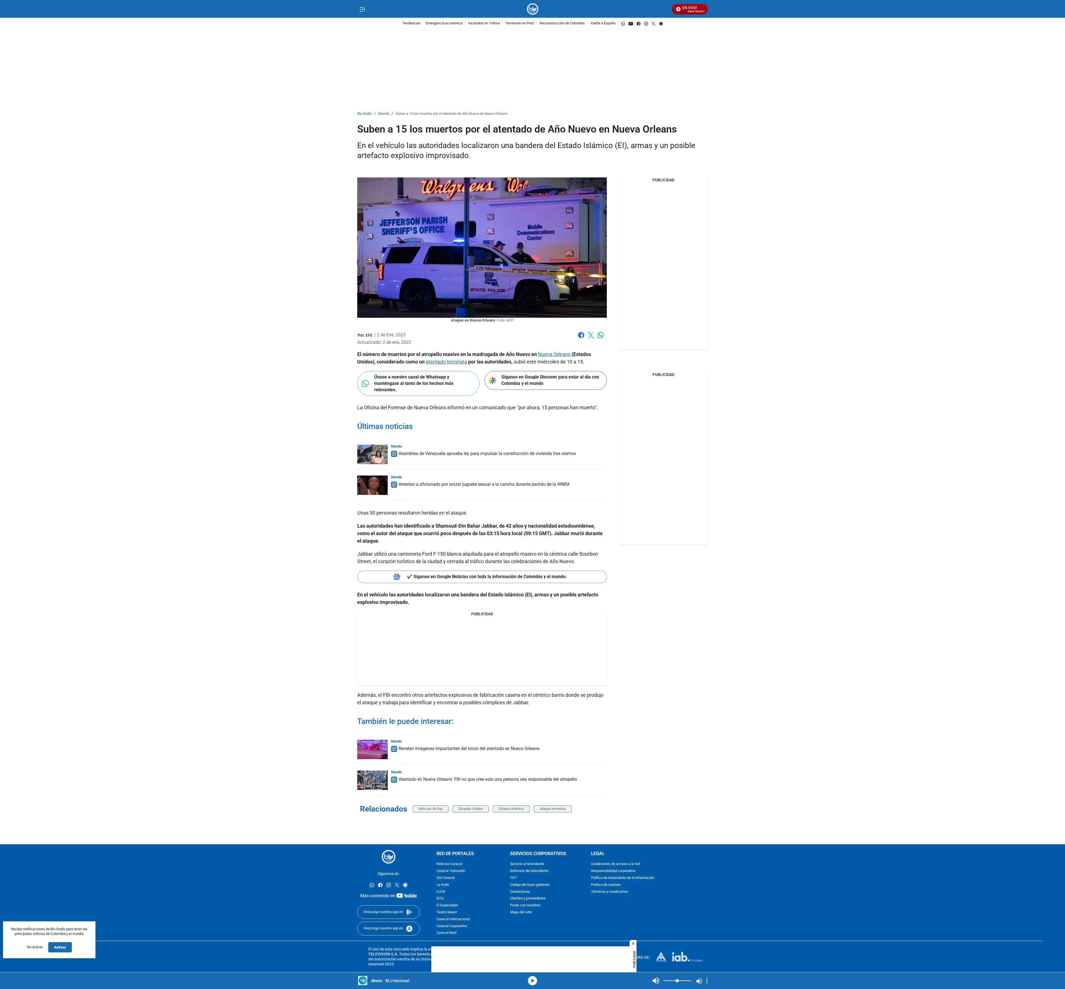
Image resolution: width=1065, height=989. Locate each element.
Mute (656, 980)
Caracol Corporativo (452, 926)
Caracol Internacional (453, 919)
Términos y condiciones (609, 892)
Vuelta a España (602, 23)
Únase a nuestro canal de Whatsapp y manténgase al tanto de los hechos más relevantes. (413, 383)
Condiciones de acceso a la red (615, 864)
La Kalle (443, 885)
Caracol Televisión (451, 871)
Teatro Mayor (447, 912)
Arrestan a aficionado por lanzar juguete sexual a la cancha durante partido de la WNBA (484, 484)
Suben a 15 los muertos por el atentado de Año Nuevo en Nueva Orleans (451, 114)
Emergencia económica (444, 23)
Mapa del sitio (521, 912)
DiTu (440, 899)
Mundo (383, 114)
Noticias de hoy (431, 809)
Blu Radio (364, 114)
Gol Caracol (446, 878)
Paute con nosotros (525, 905)
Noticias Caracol (449, 864)
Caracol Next (447, 933)
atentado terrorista (446, 362)
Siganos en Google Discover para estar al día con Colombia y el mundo (550, 380)
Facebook (581, 338)
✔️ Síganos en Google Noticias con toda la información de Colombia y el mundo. (487, 576)
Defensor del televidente (529, 871)
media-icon (532, 980)
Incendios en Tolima (484, 23)
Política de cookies (606, 885)
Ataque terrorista (553, 809)
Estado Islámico (511, 809)
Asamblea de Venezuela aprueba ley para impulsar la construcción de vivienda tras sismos (487, 453)
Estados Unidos (470, 809)
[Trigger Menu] (362, 9)
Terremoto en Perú (519, 23)
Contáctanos (520, 892)
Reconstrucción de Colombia (562, 23)
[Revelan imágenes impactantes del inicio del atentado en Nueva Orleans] (372, 749)
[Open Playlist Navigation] (707, 980)
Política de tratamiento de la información (622, 878)
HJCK (441, 892)
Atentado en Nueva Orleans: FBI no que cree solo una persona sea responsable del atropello (488, 779)
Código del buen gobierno (529, 885)
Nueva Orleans (554, 354)
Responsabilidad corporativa (613, 871)
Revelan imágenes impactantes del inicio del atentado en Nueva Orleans (469, 748)
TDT (513, 878)
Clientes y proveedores (528, 899)
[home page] (532, 9)
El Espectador (447, 905)
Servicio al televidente (527, 864)
